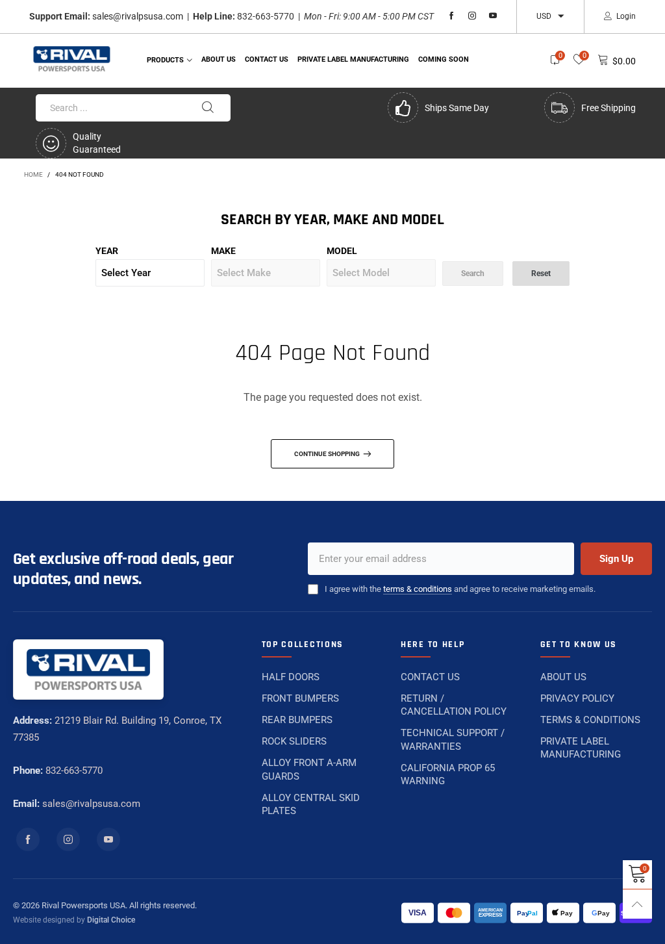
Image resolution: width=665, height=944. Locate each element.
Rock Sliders (294, 741)
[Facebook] (451, 16)
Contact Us (430, 677)
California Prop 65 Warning (448, 774)
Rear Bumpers (297, 720)
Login (626, 16)
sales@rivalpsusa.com (137, 16)
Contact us (266, 59)
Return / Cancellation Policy (454, 705)
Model (342, 251)
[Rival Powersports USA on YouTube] (108, 839)
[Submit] (208, 108)
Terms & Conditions (590, 720)
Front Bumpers (300, 698)
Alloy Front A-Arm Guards (309, 769)
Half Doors (291, 677)
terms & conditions (417, 589)
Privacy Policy (577, 698)
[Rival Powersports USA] (72, 58)
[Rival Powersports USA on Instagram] (68, 839)
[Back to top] (637, 904)
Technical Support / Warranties (453, 739)
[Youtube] (493, 16)
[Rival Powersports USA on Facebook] (28, 839)
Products (165, 60)
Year (106, 251)
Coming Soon (443, 59)
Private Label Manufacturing (353, 59)
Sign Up (616, 559)
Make (223, 251)
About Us (218, 59)
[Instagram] (472, 16)
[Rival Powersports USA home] (88, 669)
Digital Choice (111, 920)
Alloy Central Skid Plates (311, 804)
